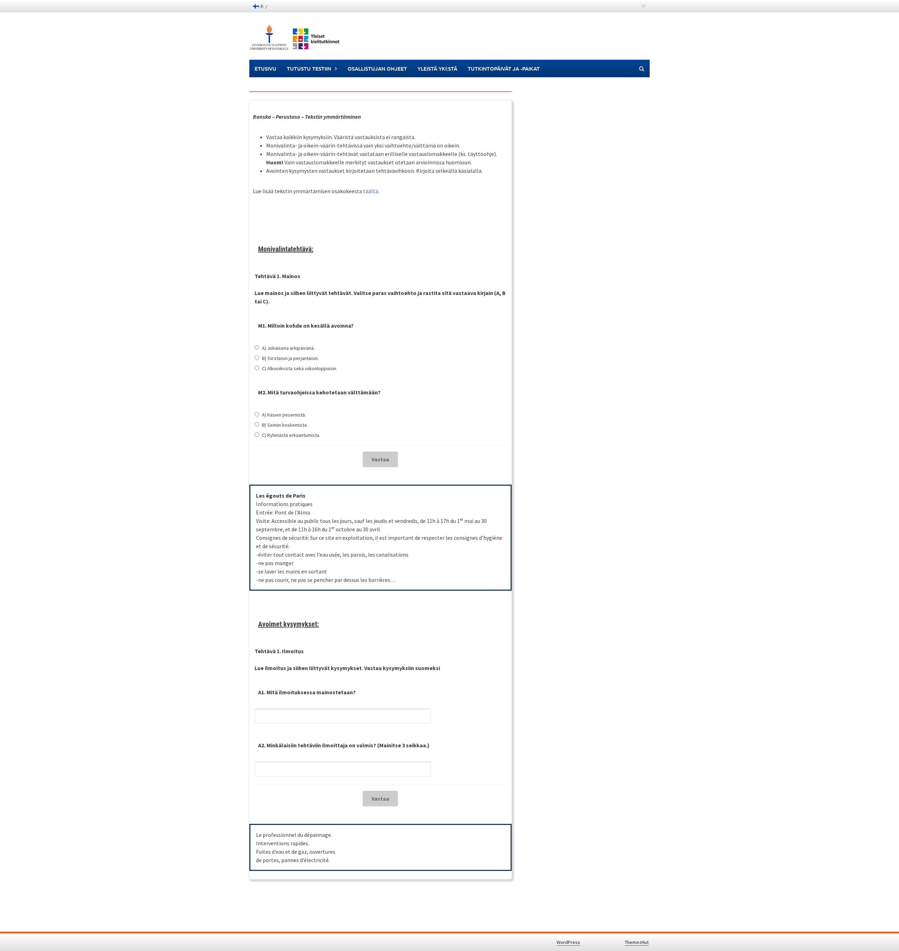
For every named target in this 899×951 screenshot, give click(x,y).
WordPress (568, 942)
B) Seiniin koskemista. (285, 425)
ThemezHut (637, 942)
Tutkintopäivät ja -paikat (504, 68)
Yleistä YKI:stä (437, 68)
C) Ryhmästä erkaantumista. (291, 435)
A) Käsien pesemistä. (284, 415)
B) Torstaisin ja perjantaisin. (290, 358)
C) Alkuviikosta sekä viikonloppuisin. (299, 368)
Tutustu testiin (309, 68)
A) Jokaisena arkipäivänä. (288, 348)
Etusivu (265, 68)
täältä (370, 191)
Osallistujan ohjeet (377, 68)
